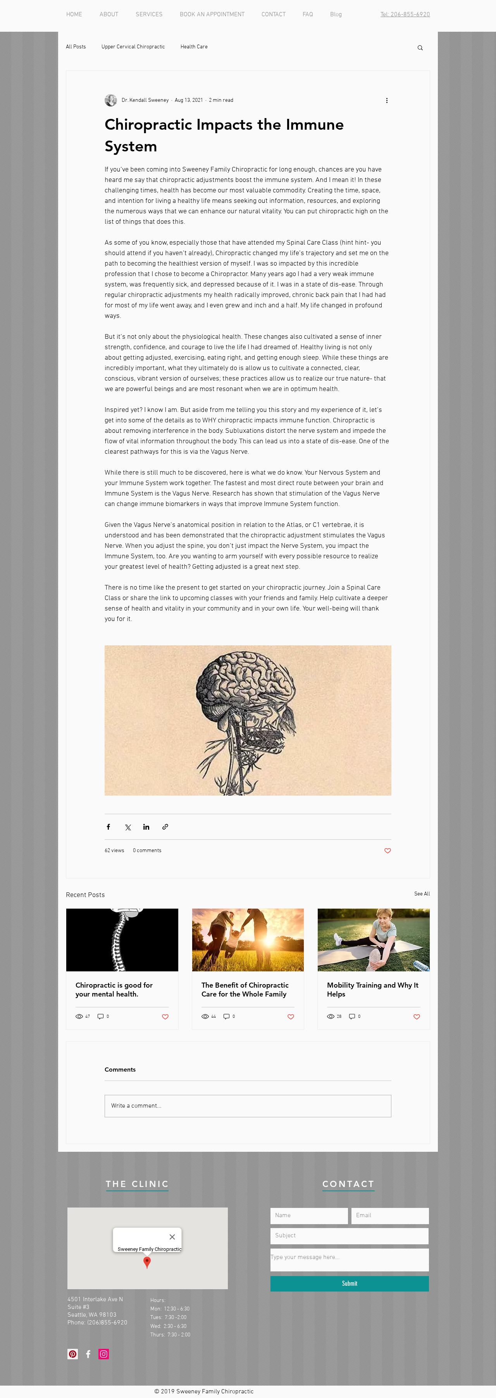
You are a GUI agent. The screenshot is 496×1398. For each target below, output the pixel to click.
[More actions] (386, 100)
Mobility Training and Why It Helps (372, 989)
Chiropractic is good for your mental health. (114, 989)
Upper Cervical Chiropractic (133, 47)
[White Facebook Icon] (88, 1354)
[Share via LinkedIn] (146, 826)
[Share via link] (165, 826)
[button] (420, 47)
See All (422, 894)
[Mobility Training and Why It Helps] (374, 940)
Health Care (194, 47)
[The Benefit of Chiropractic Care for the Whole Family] (248, 940)
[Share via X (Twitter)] (127, 826)
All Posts (76, 47)
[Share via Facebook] (108, 826)
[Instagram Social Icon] (103, 1354)
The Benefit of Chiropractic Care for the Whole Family (245, 989)
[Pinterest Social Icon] (72, 1354)
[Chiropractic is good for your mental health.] (122, 940)
